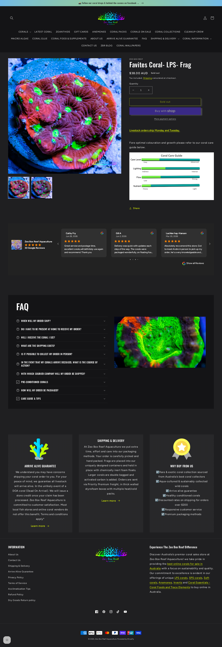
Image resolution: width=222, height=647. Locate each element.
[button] (11, 18)
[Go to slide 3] (134, 259)
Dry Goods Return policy (22, 600)
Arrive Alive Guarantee (20, 571)
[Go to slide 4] (136, 259)
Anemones (165, 582)
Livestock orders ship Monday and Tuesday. (154, 130)
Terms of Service (17, 583)
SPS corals (195, 577)
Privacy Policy (16, 577)
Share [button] (136, 208)
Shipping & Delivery (19, 566)
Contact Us (14, 560)
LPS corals (181, 577)
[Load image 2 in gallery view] (41, 187)
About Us (13, 554)
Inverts (178, 582)
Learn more (38, 525)
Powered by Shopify (125, 639)
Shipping (147, 78)
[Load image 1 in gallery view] (18, 187)
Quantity (133, 83)
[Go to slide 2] (131, 259)
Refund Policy (16, 594)
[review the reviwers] (102, 233)
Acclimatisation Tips (19, 588)
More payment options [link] (165, 119)
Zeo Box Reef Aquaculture (106, 639)
